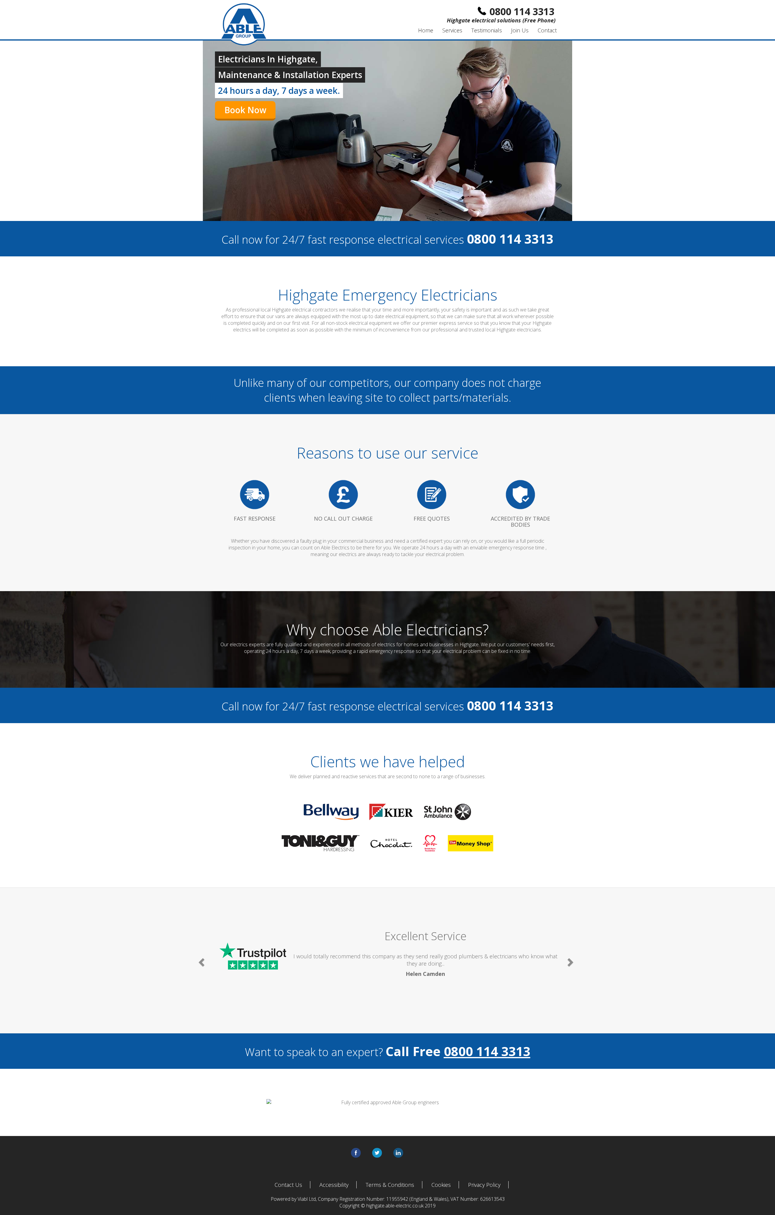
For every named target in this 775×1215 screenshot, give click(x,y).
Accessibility (333, 1184)
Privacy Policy (484, 1184)
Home (425, 30)
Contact (547, 30)
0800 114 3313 (487, 1051)
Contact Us (288, 1184)
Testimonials (486, 30)
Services (452, 30)
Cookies (441, 1184)
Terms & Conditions (390, 1184)
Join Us (520, 30)
